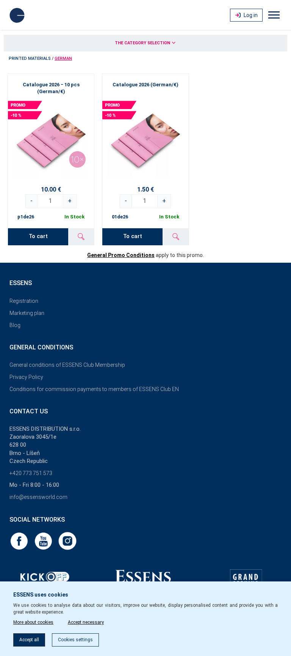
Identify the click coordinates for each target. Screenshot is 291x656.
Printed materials (30, 58)
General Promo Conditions (121, 255)
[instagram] (67, 540)
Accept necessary (86, 622)
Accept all (29, 639)
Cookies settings (75, 639)
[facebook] (19, 540)
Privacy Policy (26, 377)
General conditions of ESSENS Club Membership (67, 365)
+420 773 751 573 (30, 473)
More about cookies (33, 622)
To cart (38, 236)
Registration (23, 301)
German (63, 58)
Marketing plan (26, 313)
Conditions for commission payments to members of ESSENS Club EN (94, 389)
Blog (14, 325)
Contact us (28, 411)
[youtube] (44, 540)
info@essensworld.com (38, 497)
